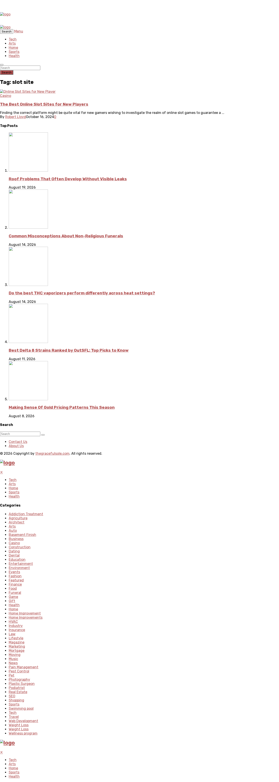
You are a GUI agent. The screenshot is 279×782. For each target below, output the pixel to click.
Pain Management (23, 667)
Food (13, 588)
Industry (16, 626)
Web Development (23, 721)
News (13, 663)
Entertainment (21, 564)
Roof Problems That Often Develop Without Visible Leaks (68, 179)
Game (13, 597)
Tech (13, 39)
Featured (16, 580)
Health (14, 56)
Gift (12, 601)
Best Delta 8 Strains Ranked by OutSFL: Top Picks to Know (69, 350)
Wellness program (23, 733)
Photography (19, 679)
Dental (14, 555)
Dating (14, 551)
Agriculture (18, 518)
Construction (20, 547)
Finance (15, 584)
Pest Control (19, 671)
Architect (16, 522)
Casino (5, 96)
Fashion (15, 576)
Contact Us (18, 442)
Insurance (17, 630)
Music (13, 659)
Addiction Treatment (26, 514)
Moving (14, 655)
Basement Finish (22, 535)
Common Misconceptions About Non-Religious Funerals (66, 236)
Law (12, 634)
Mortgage (16, 651)
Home (13, 48)
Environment (19, 568)
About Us (16, 446)
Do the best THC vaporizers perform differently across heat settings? (82, 293)
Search (7, 72)
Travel (14, 717)
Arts (12, 43)
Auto (13, 531)
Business (16, 539)
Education (17, 559)
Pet (11, 675)
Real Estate (18, 692)
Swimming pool (21, 708)
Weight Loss (19, 725)
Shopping (16, 700)
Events (14, 572)
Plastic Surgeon (22, 684)
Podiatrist (17, 688)
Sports (14, 52)
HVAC (13, 622)
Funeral (15, 593)
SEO (12, 696)
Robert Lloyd (15, 117)
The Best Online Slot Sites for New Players (44, 104)
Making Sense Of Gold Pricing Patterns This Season (62, 407)
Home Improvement (25, 613)
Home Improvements (26, 617)
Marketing (17, 646)
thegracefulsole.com (52, 453)
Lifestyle (16, 638)
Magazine (16, 642)
